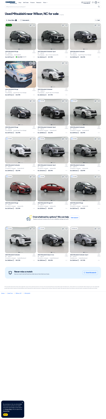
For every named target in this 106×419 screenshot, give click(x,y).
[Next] (34, 36)
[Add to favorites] (34, 25)
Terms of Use (6, 411)
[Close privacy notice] (22, 402)
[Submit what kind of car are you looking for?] (99, 6)
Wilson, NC (19, 293)
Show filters (12, 20)
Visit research (74, 217)
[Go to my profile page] (97, 2)
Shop (20, 2)
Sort (98, 20)
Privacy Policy (8, 409)
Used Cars (10, 293)
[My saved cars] (92, 2)
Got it (5, 414)
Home (3, 293)
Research (38, 2)
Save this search (91, 273)
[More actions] (34, 57)
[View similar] (30, 25)
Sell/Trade (25, 2)
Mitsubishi (27, 293)
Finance (32, 2)
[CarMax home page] (11, 2)
